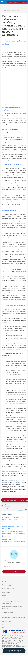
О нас (4, 581)
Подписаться (14, 571)
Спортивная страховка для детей (13, 617)
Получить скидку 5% (14, 651)
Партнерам (6, 592)
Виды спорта (6, 621)
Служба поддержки (8, 585)
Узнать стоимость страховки (17, 2)
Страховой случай (8, 588)
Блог (4, 596)
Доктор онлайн (7, 612)
